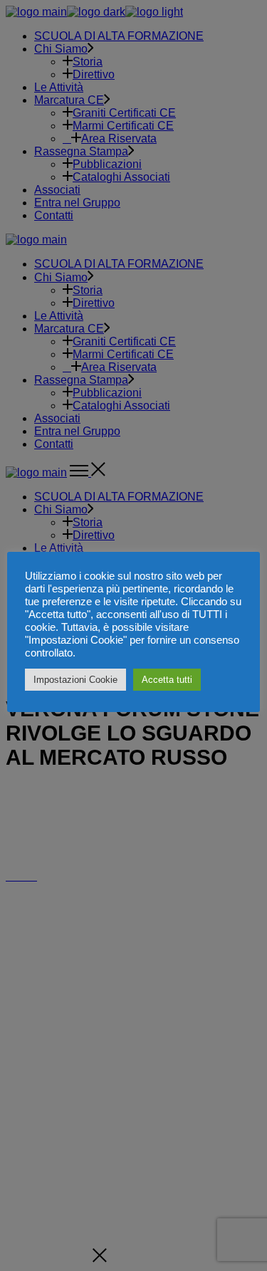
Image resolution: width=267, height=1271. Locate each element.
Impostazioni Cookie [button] (75, 679)
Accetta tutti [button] (167, 679)
